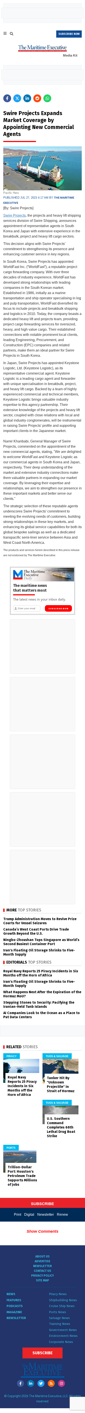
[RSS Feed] (51, 1383)
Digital (29, 1214)
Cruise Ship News (62, 1306)
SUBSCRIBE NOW (69, 33)
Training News (59, 1324)
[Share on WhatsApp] (47, 98)
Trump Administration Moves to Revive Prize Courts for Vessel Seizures (39, 921)
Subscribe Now (58, 608)
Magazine (14, 1312)
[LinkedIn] (30, 1383)
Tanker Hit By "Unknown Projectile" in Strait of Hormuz (61, 1084)
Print (17, 1214)
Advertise (42, 1261)
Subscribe (42, 1353)
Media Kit (70, 55)
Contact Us (42, 1271)
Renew (62, 1214)
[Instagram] (61, 1383)
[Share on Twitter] (17, 98)
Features (14, 1300)
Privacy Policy (42, 1275)
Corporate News (61, 1342)
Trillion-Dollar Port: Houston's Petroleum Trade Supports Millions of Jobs (22, 1176)
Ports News (57, 1312)
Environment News (63, 1336)
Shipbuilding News (63, 1300)
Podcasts (15, 1306)
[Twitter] (40, 1383)
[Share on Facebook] (7, 98)
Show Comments (42, 1231)
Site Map (42, 1280)
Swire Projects (14, 215)
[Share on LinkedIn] (27, 98)
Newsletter (45, 1214)
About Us (42, 1256)
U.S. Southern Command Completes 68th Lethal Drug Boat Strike (61, 1127)
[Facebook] (20, 1383)
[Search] (11, 34)
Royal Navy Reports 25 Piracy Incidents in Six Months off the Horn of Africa (40, 973)
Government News (63, 1330)
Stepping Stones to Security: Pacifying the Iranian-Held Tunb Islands (38, 1004)
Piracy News (58, 1294)
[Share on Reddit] (37, 98)
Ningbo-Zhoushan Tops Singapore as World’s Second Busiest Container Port (41, 942)
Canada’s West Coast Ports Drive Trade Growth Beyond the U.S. (36, 931)
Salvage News (59, 1318)
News (11, 1294)
